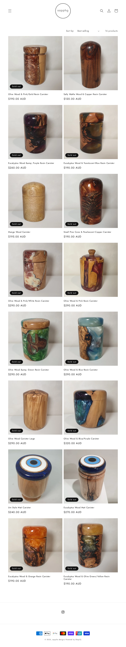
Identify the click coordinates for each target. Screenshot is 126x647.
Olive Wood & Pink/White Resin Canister (28, 301)
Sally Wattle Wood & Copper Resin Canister (85, 94)
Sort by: (70, 30)
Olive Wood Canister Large (21, 438)
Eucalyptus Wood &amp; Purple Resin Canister (31, 163)
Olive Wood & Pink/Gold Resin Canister (28, 94)
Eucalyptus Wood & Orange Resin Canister (29, 576)
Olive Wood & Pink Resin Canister (80, 301)
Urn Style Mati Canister (19, 507)
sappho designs (58, 639)
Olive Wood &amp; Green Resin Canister (28, 370)
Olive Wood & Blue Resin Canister (81, 370)
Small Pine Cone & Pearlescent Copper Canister (87, 232)
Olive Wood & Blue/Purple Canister (81, 438)
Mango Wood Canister (19, 232)
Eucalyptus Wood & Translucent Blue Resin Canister (89, 163)
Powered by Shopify (73, 639)
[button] (9, 10)
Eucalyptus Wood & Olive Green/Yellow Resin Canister (87, 578)
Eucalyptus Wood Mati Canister (79, 507)
